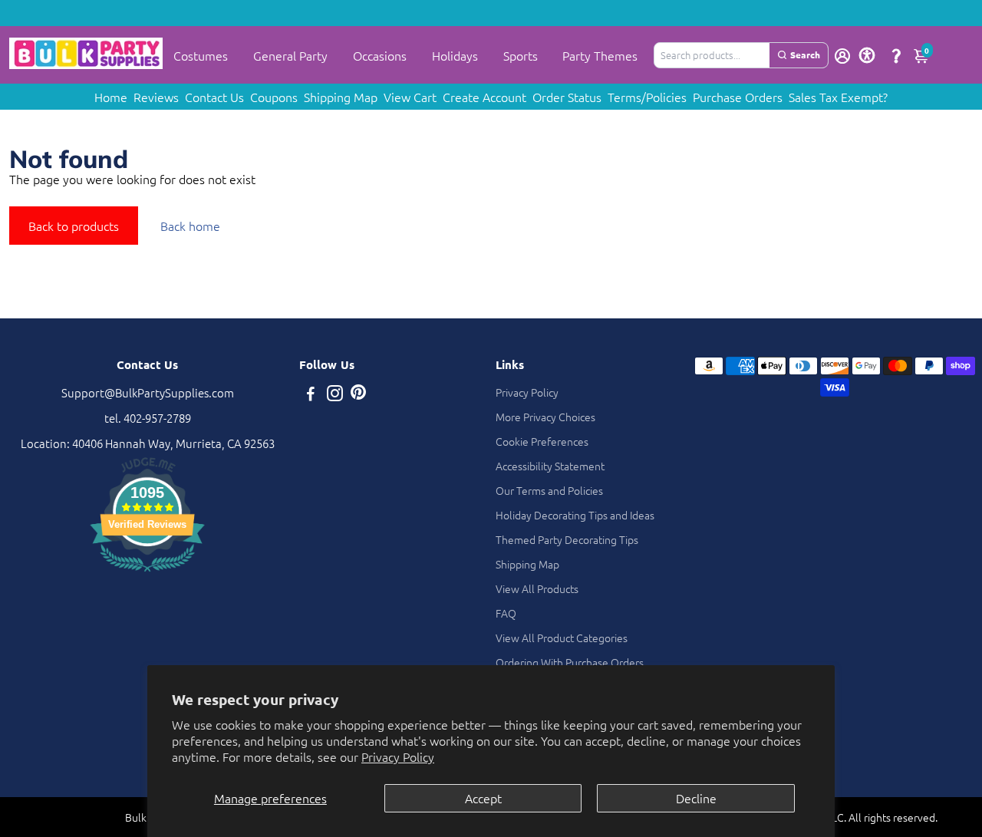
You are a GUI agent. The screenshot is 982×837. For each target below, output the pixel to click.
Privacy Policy (397, 756)
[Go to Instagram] (334, 395)
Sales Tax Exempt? (838, 96)
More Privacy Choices (545, 416)
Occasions (380, 55)
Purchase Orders (738, 96)
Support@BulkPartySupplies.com (147, 392)
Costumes (200, 55)
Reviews (156, 96)
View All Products (537, 588)
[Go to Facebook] (310, 395)
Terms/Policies (647, 96)
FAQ (506, 613)
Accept (483, 797)
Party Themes (600, 55)
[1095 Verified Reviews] (147, 573)
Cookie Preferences (542, 441)
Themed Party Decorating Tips (567, 539)
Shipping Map (340, 96)
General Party (290, 55)
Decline (696, 797)
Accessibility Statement (550, 465)
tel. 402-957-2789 (147, 418)
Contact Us (214, 96)
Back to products (73, 225)
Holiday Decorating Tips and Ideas (575, 514)
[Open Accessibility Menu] (867, 55)
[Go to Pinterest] (358, 395)
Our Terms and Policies (549, 490)
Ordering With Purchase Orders (570, 662)
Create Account (484, 96)
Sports (520, 55)
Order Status (566, 96)
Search (805, 54)
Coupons (274, 96)
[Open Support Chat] (896, 55)
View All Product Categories (562, 637)
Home (110, 96)
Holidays (455, 55)
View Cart (410, 96)
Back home (190, 225)
